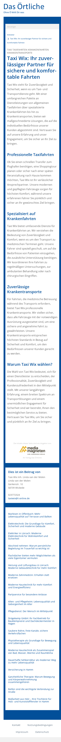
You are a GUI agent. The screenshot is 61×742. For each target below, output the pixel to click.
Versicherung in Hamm (20, 669)
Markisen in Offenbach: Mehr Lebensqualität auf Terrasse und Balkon (30, 515)
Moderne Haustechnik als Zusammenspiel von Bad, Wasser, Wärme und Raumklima (31, 651)
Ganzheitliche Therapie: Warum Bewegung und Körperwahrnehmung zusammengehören (31, 680)
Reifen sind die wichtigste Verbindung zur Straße (31, 690)
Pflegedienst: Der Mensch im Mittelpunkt (30, 611)
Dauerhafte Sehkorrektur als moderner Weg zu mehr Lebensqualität (32, 661)
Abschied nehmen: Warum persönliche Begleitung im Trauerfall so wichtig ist (29, 547)
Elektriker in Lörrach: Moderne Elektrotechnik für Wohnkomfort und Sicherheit (28, 536)
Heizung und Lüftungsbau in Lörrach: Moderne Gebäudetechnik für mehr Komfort (32, 566)
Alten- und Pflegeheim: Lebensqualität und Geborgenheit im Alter (31, 603)
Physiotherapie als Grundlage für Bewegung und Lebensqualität (32, 642)
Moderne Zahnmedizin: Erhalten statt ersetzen (28, 576)
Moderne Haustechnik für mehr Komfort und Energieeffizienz (30, 586)
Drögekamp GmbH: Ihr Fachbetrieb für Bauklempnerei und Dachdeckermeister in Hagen (31, 621)
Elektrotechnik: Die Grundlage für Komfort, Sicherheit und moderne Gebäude (31, 525)
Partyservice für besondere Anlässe (27, 594)
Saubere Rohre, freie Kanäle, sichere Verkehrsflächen (28, 632)
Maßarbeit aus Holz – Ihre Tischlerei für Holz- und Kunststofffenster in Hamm (29, 700)
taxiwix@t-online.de (19, 498)
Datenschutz (42, 731)
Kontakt (16, 725)
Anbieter (10, 34)
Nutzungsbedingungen (40, 725)
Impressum (22, 731)
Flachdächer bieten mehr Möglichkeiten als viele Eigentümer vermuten (31, 557)
